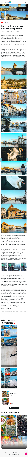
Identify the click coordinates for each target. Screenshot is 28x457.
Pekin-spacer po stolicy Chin (16, 401)
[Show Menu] (25, 2)
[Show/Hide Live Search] (22, 2)
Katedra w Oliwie (13, 393)
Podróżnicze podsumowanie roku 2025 (10, 445)
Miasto (3, 31)
